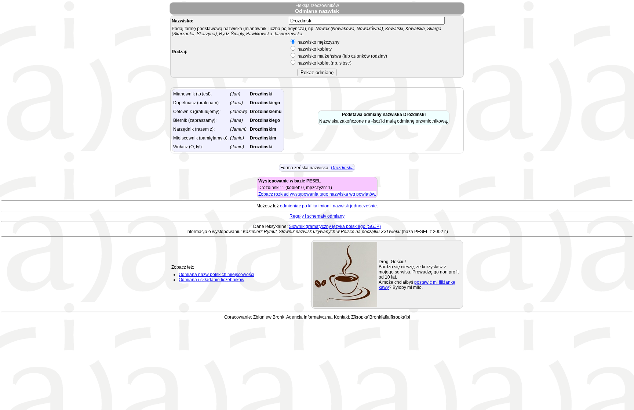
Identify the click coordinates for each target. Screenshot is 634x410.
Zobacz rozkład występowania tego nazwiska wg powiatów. (317, 194)
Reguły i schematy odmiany (317, 216)
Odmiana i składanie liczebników (211, 279)
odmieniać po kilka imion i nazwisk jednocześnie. (329, 205)
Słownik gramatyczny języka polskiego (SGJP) (335, 226)
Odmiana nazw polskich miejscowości (216, 274)
